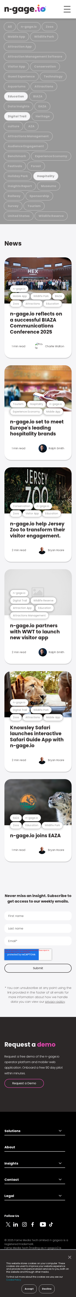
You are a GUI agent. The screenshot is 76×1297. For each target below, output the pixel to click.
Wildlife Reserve (51, 216)
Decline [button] (46, 1288)
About (9, 1147)
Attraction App (20, 46)
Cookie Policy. (14, 1279)
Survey (13, 206)
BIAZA (37, 96)
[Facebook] (35, 1226)
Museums (48, 186)
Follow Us (11, 1216)
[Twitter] (8, 1226)
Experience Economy (51, 156)
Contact (11, 1179)
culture (13, 126)
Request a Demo (24, 1083)
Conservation (45, 66)
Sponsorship (39, 196)
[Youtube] (44, 1226)
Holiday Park (18, 176)
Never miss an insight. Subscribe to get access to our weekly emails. (38, 898)
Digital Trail (17, 116)
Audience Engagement (26, 146)
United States (19, 216)
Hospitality (45, 176)
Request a (30, 1044)
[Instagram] (26, 1226)
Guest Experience (21, 76)
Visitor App (16, 66)
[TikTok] (53, 1226)
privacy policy (55, 1002)
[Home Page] (25, 9)
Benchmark (17, 156)
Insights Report (20, 186)
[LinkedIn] (17, 1226)
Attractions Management (28, 136)
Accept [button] (29, 1288)
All (10, 27)
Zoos (49, 27)
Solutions (12, 1131)
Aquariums (16, 86)
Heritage (43, 116)
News (13, 243)
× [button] (68, 1257)
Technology (53, 76)
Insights (11, 1163)
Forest (36, 166)
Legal (9, 1195)
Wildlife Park (44, 37)
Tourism (34, 206)
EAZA (42, 106)
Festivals (15, 166)
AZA (31, 126)
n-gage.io (29, 27)
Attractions (43, 86)
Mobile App (16, 37)
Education (16, 96)
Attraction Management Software (35, 56)
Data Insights (18, 106)
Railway (14, 196)
